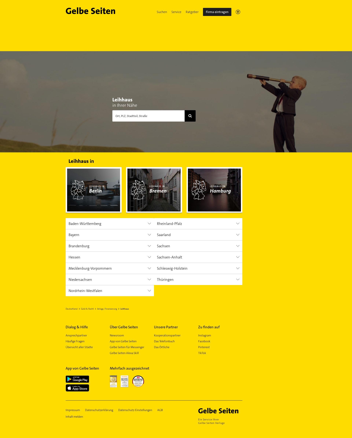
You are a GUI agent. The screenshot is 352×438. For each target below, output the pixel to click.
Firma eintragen (217, 12)
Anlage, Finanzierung (107, 308)
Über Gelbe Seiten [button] (124, 327)
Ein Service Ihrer (211, 421)
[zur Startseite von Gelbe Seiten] (220, 410)
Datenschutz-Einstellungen (135, 410)
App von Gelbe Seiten (123, 341)
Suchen (162, 12)
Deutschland (72, 308)
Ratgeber (192, 12)
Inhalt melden (74, 417)
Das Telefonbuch (164, 341)
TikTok (202, 353)
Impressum (73, 410)
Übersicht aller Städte (79, 347)
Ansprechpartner (76, 335)
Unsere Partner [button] (166, 327)
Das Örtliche (161, 347)
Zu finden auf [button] (209, 327)
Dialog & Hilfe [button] (77, 327)
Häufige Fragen (75, 341)
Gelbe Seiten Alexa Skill (124, 353)
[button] (162, 11)
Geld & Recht (87, 308)
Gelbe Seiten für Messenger (127, 347)
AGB (160, 410)
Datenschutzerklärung (99, 410)
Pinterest (204, 347)
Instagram (204, 335)
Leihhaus (124, 308)
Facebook (204, 341)
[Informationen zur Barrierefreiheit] (238, 11)
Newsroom (117, 335)
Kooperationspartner (167, 335)
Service (176, 12)
